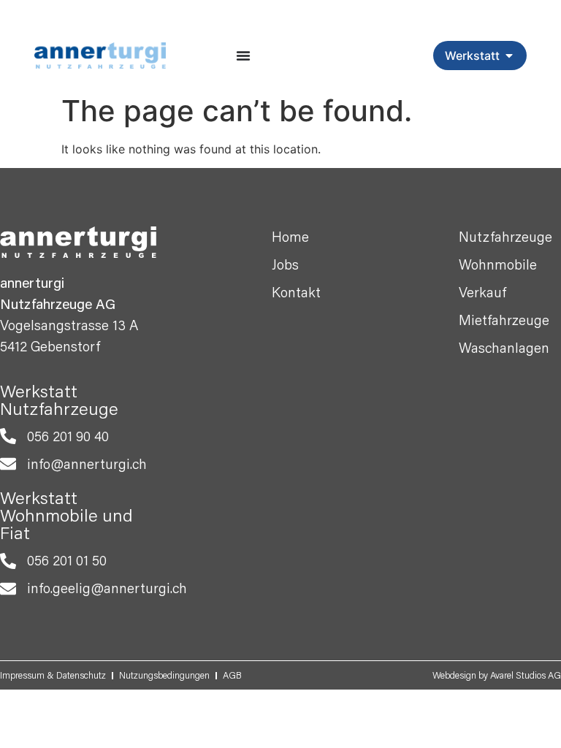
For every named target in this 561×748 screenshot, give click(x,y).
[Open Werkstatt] (509, 55)
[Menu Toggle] (243, 55)
